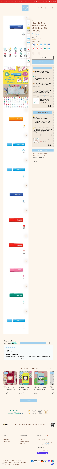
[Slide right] (52, 368)
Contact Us (6, 441)
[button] (38, 7)
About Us (6, 439)
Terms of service (8, 464)
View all (28, 400)
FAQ (21, 439)
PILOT (33, 20)
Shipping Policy (24, 441)
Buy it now (42, 61)
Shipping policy (16, 464)
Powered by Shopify (7, 462)
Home (33, 18)
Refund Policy (24, 443)
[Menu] (4, 7)
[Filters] (48, 343)
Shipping (34, 38)
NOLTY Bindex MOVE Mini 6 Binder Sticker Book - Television (25, 389)
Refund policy (16, 462)
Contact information (9, 465)
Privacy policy (24, 462)
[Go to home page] (25, 8)
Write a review (33, 343)
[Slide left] (48, 368)
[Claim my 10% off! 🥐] (53, 439)
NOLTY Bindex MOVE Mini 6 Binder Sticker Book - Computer (40, 389)
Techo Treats (10, 460)
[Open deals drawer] (42, 7)
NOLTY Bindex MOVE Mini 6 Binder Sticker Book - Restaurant (9, 389)
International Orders (25, 446)
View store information (38, 157)
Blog (4, 443)
